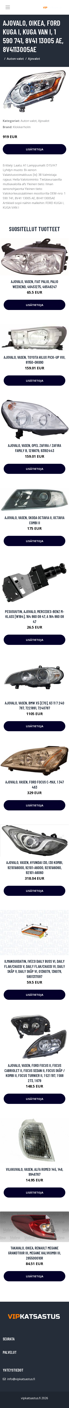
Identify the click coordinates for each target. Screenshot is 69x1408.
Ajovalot (34, 59)
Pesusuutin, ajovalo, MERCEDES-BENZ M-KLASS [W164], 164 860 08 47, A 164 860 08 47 (34, 616)
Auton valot (15, 59)
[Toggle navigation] (8, 7)
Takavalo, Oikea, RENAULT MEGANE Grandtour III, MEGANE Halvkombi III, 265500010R (34, 1253)
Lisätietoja (34, 149)
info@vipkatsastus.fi (21, 1379)
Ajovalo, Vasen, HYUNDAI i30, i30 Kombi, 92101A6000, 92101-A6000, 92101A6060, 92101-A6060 (34, 867)
